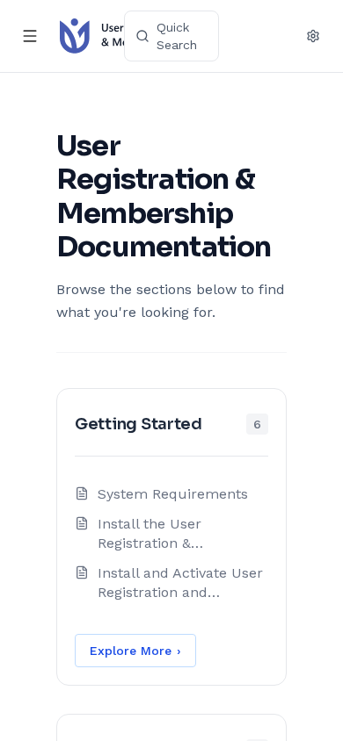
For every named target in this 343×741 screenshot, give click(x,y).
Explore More (135, 651)
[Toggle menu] (30, 36)
